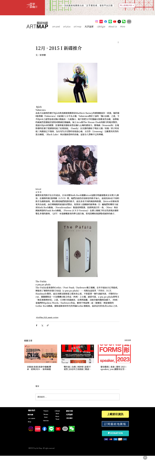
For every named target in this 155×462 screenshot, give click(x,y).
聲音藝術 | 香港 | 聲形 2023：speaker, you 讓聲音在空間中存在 (114, 368)
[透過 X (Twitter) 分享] (42, 325)
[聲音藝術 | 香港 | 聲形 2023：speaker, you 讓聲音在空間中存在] (114, 354)
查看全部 (127, 340)
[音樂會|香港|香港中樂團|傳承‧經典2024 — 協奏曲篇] (40, 354)
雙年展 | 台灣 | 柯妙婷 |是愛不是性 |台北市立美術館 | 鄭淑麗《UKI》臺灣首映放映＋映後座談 (77, 368)
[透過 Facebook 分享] (37, 325)
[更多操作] (118, 42)
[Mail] (129, 21)
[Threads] (119, 21)
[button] (55, 26)
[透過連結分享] (48, 325)
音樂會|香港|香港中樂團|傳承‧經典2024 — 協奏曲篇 (39, 368)
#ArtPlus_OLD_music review (47, 318)
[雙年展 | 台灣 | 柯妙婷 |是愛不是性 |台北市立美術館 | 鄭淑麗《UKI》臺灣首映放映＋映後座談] (77, 354)
